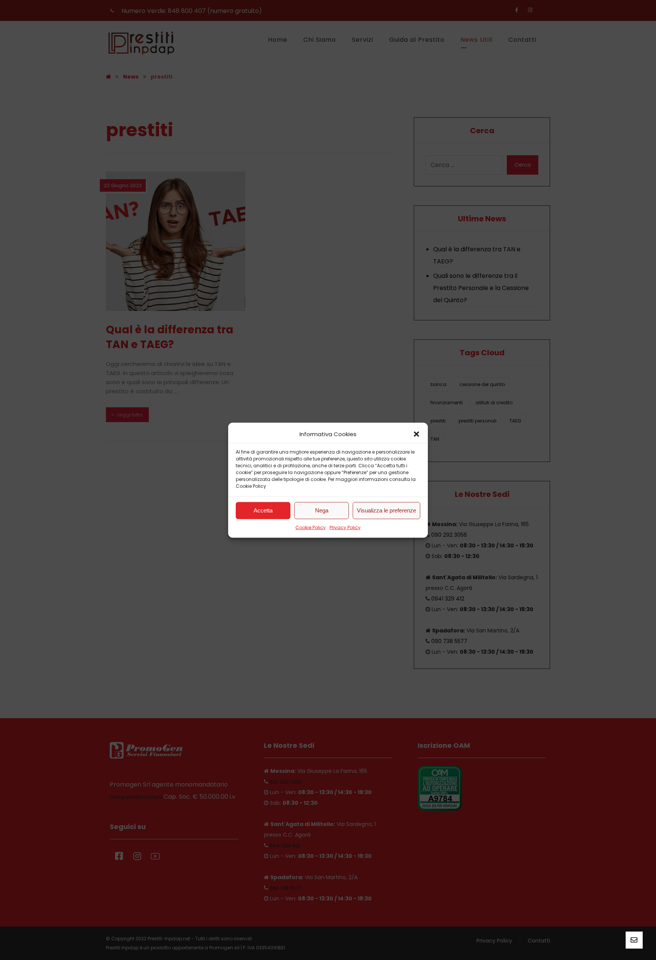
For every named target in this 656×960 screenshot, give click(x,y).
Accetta (263, 510)
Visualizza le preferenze (386, 510)
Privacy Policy (345, 527)
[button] (416, 434)
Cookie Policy (310, 527)
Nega (321, 510)
